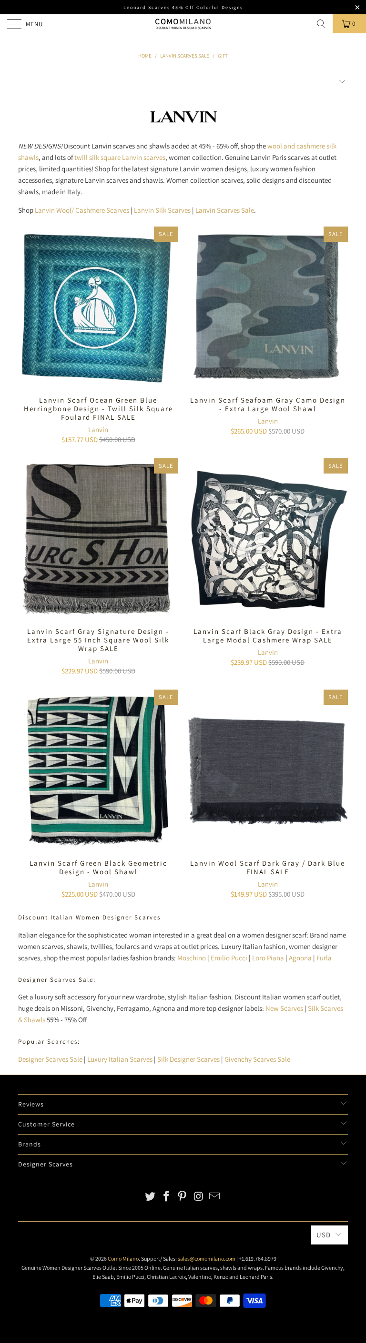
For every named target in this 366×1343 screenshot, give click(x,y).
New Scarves (284, 1008)
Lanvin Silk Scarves (162, 210)
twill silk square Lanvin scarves (119, 157)
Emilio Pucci (229, 957)
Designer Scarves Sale (50, 1059)
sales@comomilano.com (206, 1258)
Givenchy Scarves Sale (257, 1059)
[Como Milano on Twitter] (150, 1197)
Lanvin (98, 429)
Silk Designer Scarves (188, 1059)
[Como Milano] (183, 23)
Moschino (191, 957)
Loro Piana (268, 957)
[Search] (321, 23)
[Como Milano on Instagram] (199, 1197)
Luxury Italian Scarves (119, 1059)
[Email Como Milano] (215, 1197)
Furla (324, 957)
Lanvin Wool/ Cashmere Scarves (82, 210)
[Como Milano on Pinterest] (182, 1197)
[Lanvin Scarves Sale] (183, 127)
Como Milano (123, 1258)
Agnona (300, 957)
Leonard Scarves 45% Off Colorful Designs (183, 7)
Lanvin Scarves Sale (224, 210)
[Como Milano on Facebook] (166, 1197)
